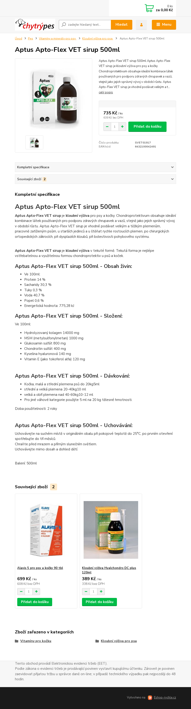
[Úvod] (35, 25)
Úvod (18, 38)
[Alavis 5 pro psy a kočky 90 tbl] (46, 530)
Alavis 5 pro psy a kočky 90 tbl (40, 568)
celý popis (106, 92)
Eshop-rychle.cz (165, 697)
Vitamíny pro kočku (35, 641)
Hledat (122, 24)
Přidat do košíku (147, 126)
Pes (30, 38)
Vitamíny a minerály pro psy (57, 38)
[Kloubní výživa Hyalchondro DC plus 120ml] (111, 530)
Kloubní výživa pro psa (97, 38)
